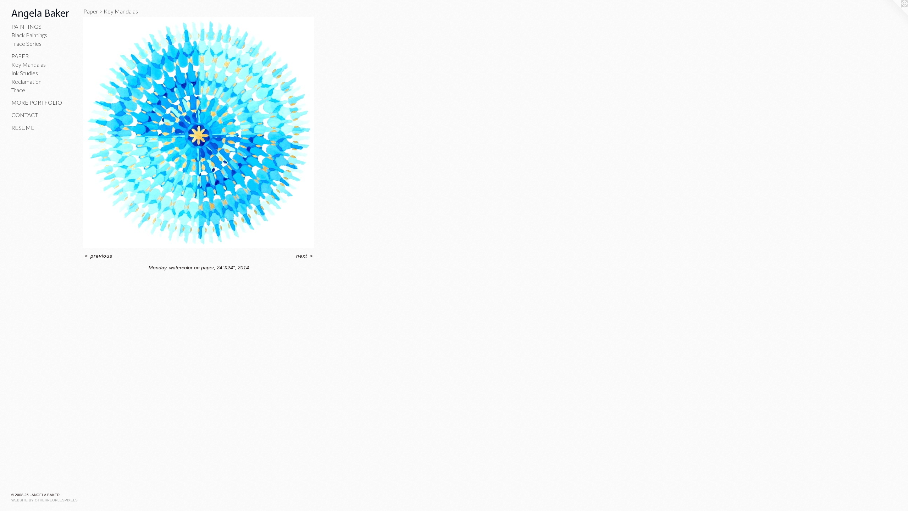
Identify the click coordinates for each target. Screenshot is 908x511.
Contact (24, 114)
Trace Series (26, 43)
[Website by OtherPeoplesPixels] (894, 14)
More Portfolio (36, 102)
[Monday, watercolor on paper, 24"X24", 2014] (198, 132)
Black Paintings (29, 35)
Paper (20, 56)
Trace (18, 90)
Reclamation (26, 81)
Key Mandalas (28, 64)
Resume (22, 127)
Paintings (26, 26)
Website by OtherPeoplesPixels (44, 500)
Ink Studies (24, 73)
